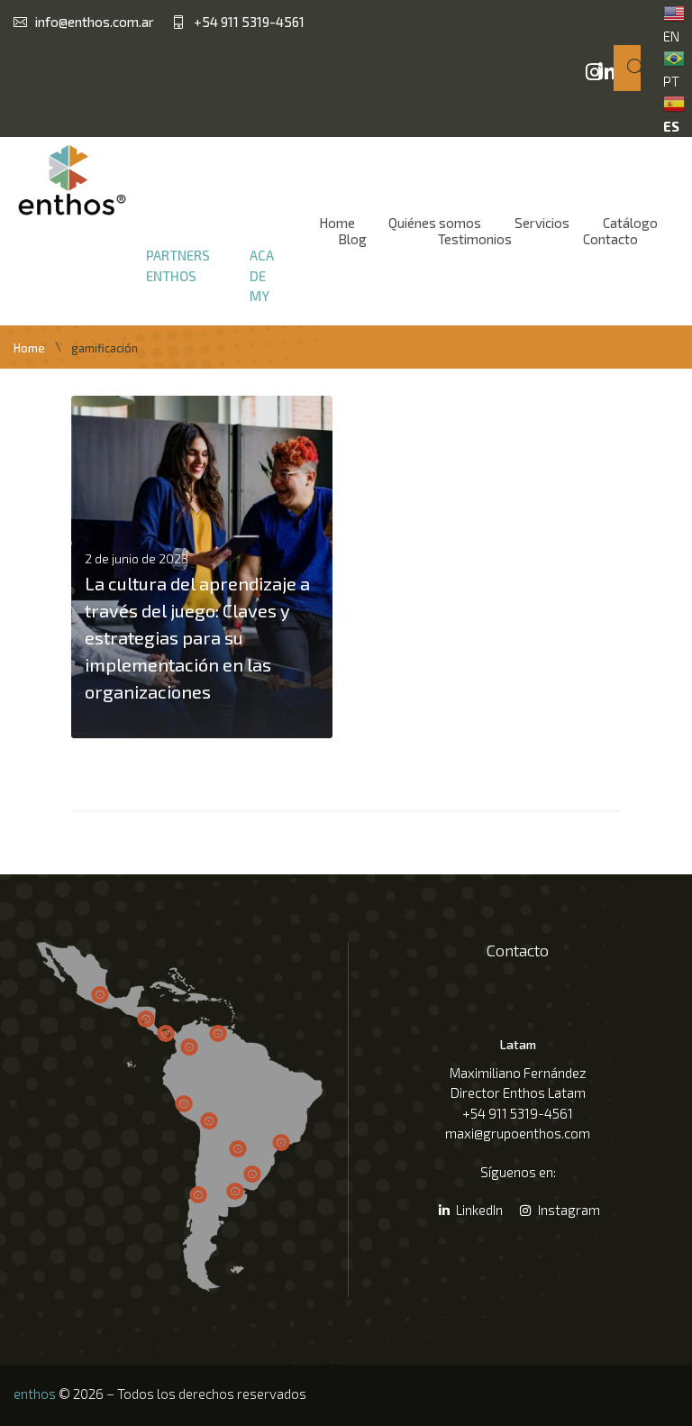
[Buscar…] (627, 68)
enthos (35, 1393)
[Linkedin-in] (606, 72)
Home (29, 348)
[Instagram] (594, 72)
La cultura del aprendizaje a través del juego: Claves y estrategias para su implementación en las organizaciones (197, 637)
